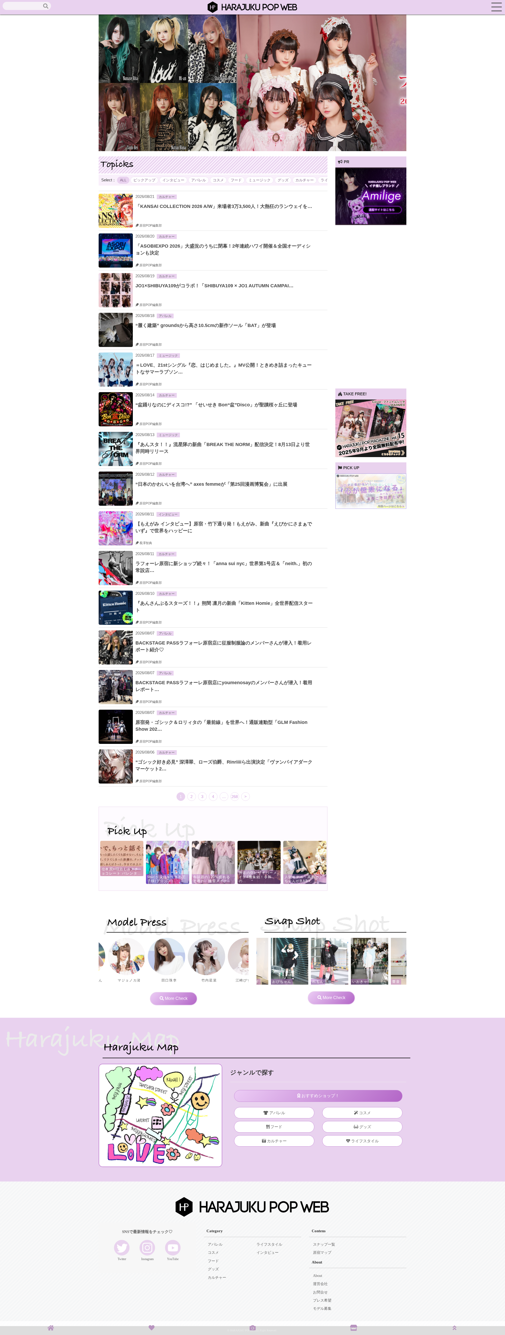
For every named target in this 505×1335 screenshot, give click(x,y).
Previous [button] (124, 862)
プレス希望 (322, 1300)
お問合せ (320, 1292)
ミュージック (260, 180)
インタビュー (173, 180)
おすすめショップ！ (319, 1095)
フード (236, 180)
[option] (170, 862)
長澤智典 (145, 543)
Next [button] (302, 862)
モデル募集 (322, 1309)
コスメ (218, 180)
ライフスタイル (364, 1141)
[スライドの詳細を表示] (370, 223)
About (317, 1276)
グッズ (283, 180)
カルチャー (304, 180)
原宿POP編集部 (150, 225)
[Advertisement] (370, 309)
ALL (123, 180)
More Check (176, 998)
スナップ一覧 (324, 1244)
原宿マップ (322, 1253)
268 (234, 796)
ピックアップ (144, 180)
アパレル (198, 180)
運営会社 (320, 1284)
